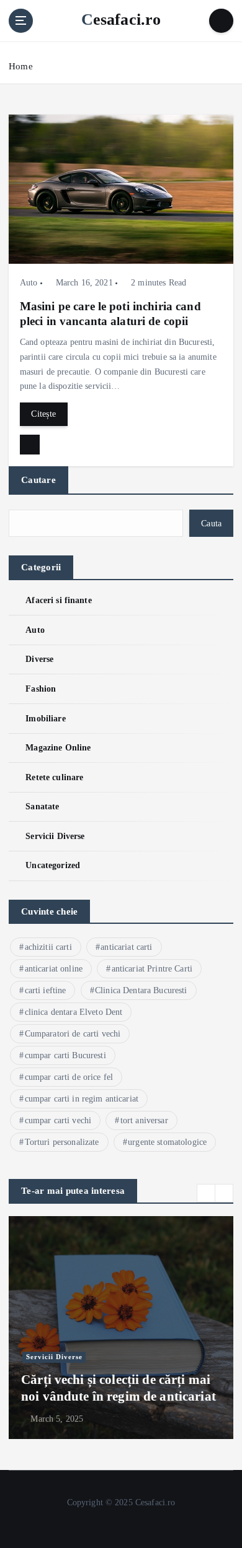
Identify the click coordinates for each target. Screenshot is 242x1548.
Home (21, 66)
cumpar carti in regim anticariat (82, 1098)
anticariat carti (126, 947)
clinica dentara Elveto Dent (74, 1012)
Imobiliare (45, 718)
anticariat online (54, 968)
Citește (43, 414)
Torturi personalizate (62, 1142)
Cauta (211, 523)
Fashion (40, 689)
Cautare (38, 480)
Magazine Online (58, 747)
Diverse (39, 659)
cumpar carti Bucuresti (65, 1055)
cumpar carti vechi (58, 1120)
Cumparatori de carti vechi (73, 1033)
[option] (121, 1327)
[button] (206, 1193)
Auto (29, 282)
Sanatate (42, 806)
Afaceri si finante (58, 600)
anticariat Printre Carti (152, 968)
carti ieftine (45, 990)
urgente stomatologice (167, 1142)
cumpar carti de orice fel (69, 1077)
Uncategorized (52, 865)
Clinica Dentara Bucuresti (141, 990)
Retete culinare (54, 777)
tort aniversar (144, 1120)
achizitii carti (48, 947)
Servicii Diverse (54, 836)
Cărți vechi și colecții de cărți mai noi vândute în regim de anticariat (118, 1387)
